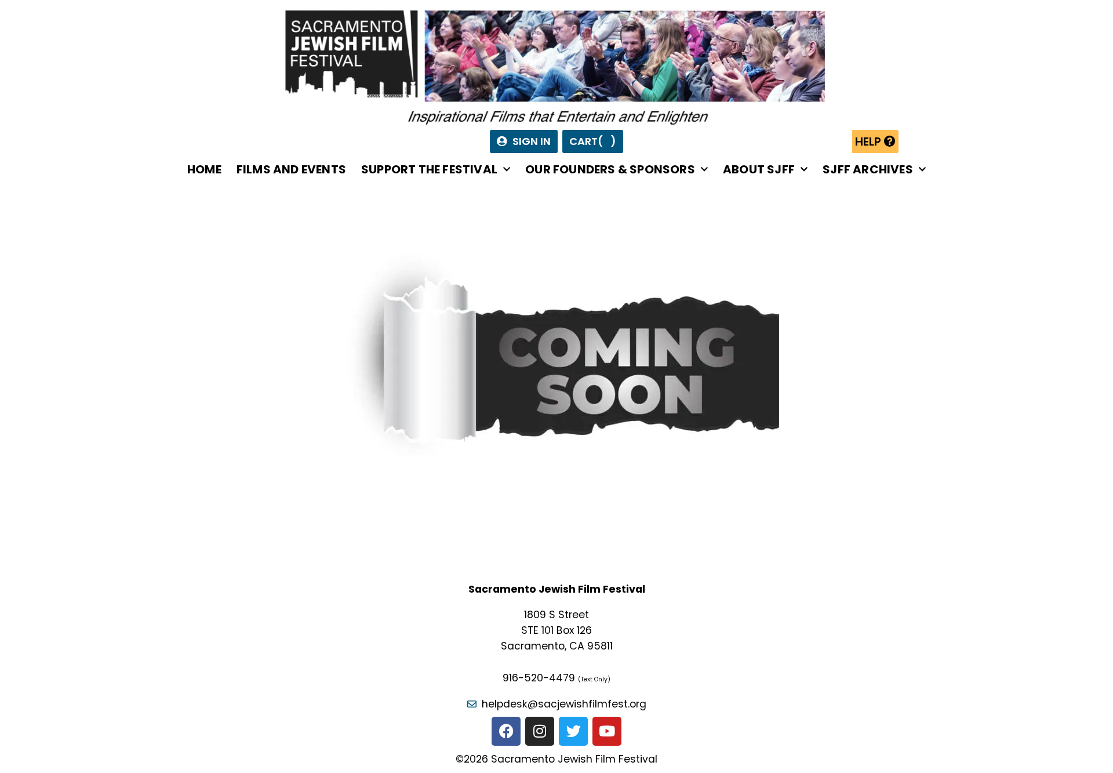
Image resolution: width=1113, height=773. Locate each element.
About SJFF (759, 169)
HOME (204, 169)
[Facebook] (506, 731)
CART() (592, 141)
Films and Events (291, 169)
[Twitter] (573, 731)
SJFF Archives (868, 169)
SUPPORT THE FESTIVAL (429, 169)
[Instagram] (539, 731)
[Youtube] (606, 731)
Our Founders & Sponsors (610, 169)
